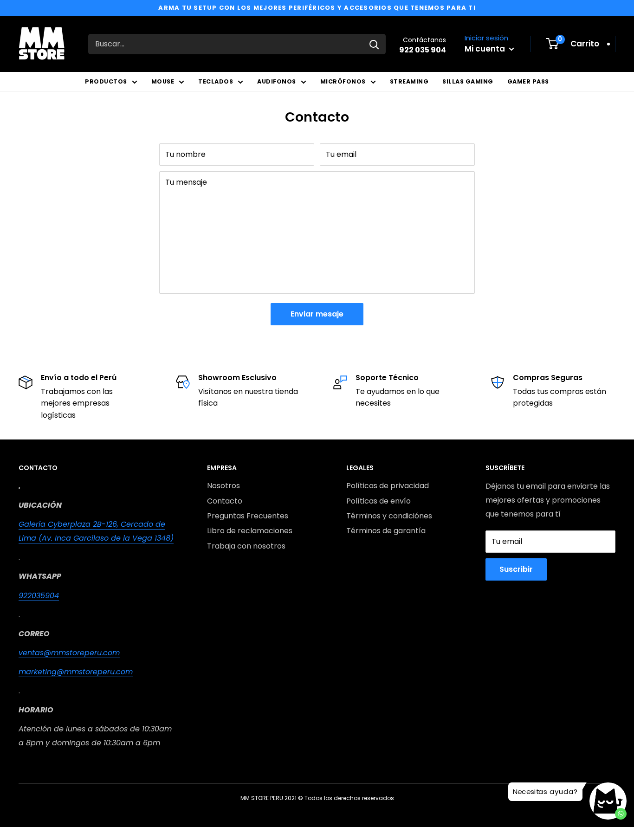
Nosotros (223, 485)
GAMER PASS (528, 81)
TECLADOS (215, 81)
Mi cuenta (486, 48)
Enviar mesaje (317, 314)
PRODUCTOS (106, 81)
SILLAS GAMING (467, 81)
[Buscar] (374, 44)
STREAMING (409, 81)
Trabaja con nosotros (246, 546)
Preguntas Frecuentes (247, 515)
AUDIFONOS (276, 81)
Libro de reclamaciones (249, 530)
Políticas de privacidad (387, 485)
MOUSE (163, 81)
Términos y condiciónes (389, 515)
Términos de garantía (386, 530)
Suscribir (516, 569)
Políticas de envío (378, 501)
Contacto (224, 501)
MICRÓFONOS (343, 81)
